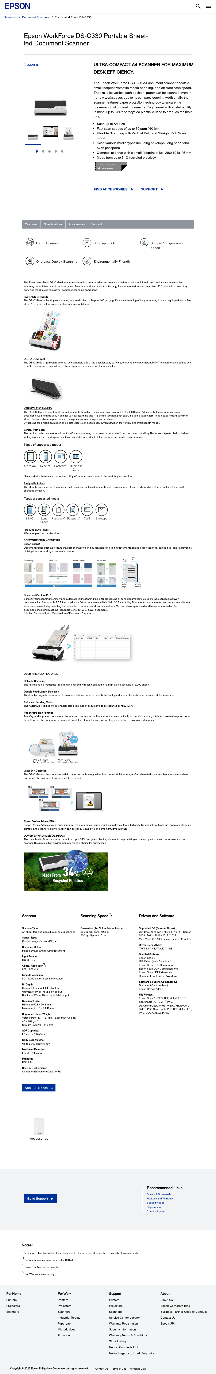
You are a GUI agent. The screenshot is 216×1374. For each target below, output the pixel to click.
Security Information (122, 1329)
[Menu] (208, 6)
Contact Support (156, 1211)
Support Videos (155, 1202)
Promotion (65, 1335)
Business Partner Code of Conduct (184, 1311)
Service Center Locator (124, 1317)
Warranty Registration (123, 1323)
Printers (11, 1300)
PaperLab (64, 1323)
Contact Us (168, 1317)
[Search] (198, 6)
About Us (167, 1300)
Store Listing (117, 1341)
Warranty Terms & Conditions (128, 1335)
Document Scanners (35, 17)
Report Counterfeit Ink (124, 1347)
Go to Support (37, 1198)
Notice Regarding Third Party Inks (131, 1353)
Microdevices (66, 1329)
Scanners (10, 17)
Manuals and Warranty (160, 1198)
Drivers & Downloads (159, 1194)
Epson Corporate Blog (175, 1305)
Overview (31, 224)
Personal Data (138, 1368)
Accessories (77, 224)
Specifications (53, 224)
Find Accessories (111, 189)
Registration (154, 1207)
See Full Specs (36, 1088)
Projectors (13, 1305)
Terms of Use (118, 1368)
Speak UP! (168, 1323)
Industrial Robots (69, 1317)
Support (149, 189)
